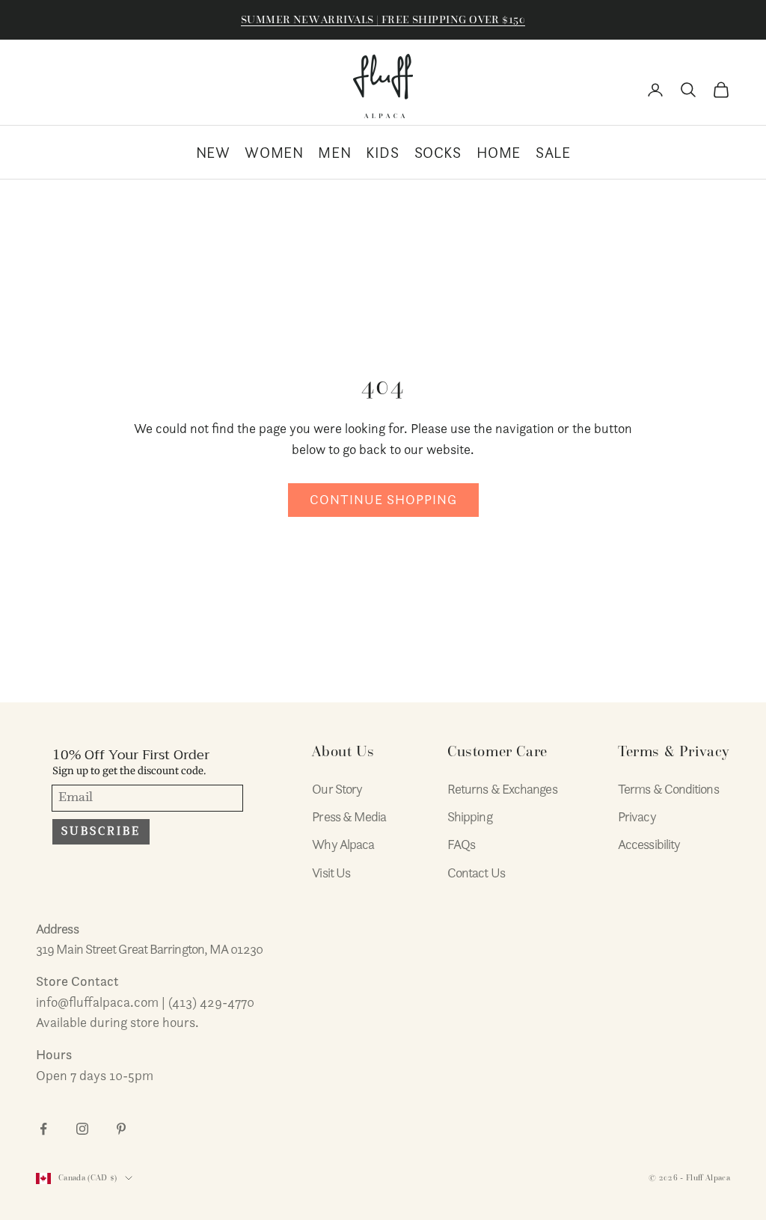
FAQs (461, 844)
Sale (553, 152)
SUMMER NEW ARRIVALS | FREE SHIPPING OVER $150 (383, 19)
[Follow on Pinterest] (121, 1128)
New (213, 152)
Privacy (637, 816)
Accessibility (649, 844)
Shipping (469, 816)
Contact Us (476, 872)
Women (274, 152)
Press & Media (349, 816)
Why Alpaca (343, 844)
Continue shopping (383, 499)
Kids (382, 152)
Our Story (337, 788)
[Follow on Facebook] (43, 1128)
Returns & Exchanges (502, 788)
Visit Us (331, 872)
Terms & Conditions (668, 788)
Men (334, 152)
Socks (438, 152)
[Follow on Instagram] (82, 1128)
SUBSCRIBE (101, 831)
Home (499, 152)
